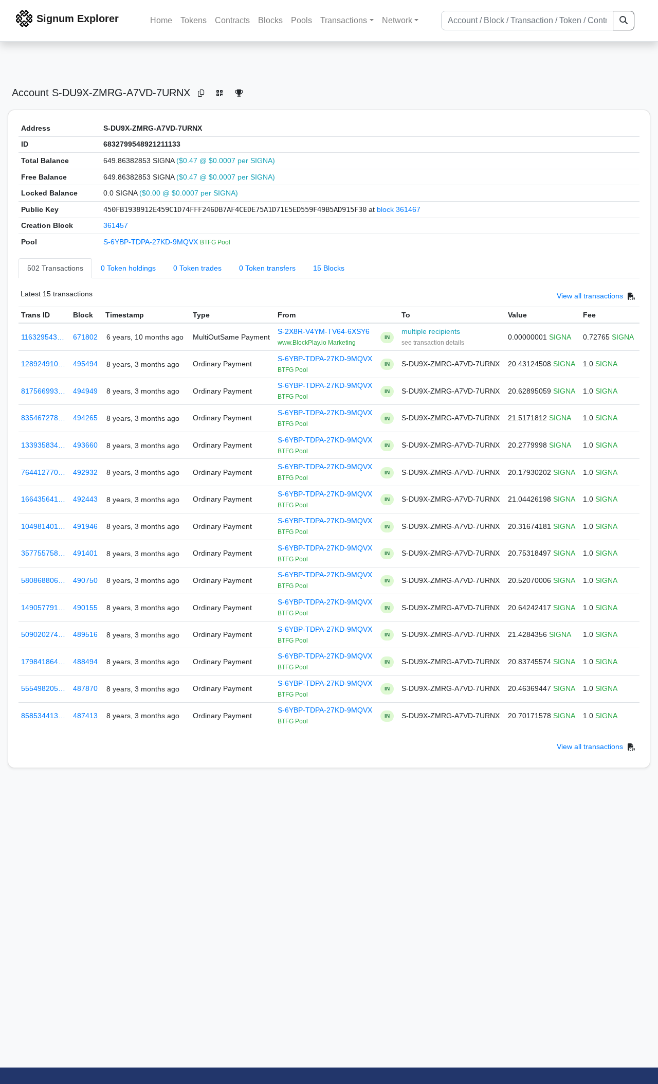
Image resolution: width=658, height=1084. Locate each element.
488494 (85, 661)
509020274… (43, 634)
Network (397, 20)
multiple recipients (430, 331)
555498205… (43, 688)
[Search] (623, 20)
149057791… (43, 607)
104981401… (43, 526)
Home (161, 20)
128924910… (43, 364)
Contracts (232, 20)
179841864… (43, 661)
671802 (85, 337)
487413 (85, 716)
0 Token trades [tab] (197, 268)
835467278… (43, 418)
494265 (85, 418)
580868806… (43, 580)
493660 (85, 445)
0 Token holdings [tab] (128, 268)
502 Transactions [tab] (55, 268)
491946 (85, 526)
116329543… (42, 337)
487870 (85, 688)
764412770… (43, 472)
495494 (85, 364)
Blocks (270, 20)
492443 (85, 499)
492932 (85, 472)
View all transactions (590, 296)
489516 (85, 634)
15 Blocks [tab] (328, 268)
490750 (85, 580)
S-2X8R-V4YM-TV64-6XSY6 (324, 331)
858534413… (43, 716)
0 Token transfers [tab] (267, 268)
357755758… (43, 553)
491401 (85, 553)
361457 (115, 225)
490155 (85, 607)
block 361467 (399, 209)
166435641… (43, 499)
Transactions (343, 20)
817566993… (43, 391)
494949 (85, 391)
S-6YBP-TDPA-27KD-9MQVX (151, 242)
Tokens (193, 20)
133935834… (43, 445)
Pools (301, 20)
